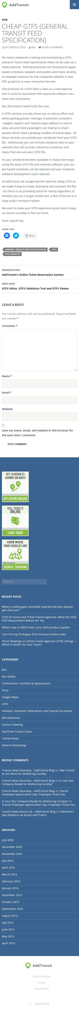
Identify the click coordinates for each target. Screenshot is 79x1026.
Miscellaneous (11, 718)
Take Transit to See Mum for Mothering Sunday (38, 772)
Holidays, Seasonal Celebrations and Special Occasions (37, 711)
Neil (33, 47)
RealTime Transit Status (17, 731)
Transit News (10, 738)
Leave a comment (52, 47)
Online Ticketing (12, 724)
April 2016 (8, 867)
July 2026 (7, 840)
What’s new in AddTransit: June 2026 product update (36, 627)
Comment (9, 326)
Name (7, 376)
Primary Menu (74, 4)
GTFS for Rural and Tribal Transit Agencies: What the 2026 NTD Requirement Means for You (39, 618)
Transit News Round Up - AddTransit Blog (28, 811)
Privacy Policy (42, 988)
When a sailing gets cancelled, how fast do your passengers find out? (38, 608)
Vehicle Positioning (14, 745)
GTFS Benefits (12, 254)
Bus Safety (8, 676)
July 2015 (7, 922)
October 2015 (10, 902)
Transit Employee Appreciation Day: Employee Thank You (35, 792)
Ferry (5, 690)
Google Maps (10, 697)
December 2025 (12, 847)
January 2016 (10, 888)
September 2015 (12, 909)
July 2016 (7, 860)
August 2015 (10, 915)
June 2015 (8, 929)
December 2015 (12, 895)
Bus (4, 669)
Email (7, 392)
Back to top (42, 1003)
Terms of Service (41, 976)
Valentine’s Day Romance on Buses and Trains (38, 813)
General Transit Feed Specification (25, 249)
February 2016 (11, 881)
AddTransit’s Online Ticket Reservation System (33, 272)
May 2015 (8, 936)
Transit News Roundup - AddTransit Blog (28, 770)
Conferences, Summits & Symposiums (26, 683)
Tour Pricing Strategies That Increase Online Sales (34, 634)
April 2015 (8, 943)
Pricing (41, 982)
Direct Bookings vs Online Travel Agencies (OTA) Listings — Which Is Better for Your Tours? (39, 642)
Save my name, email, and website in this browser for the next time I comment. (37, 433)
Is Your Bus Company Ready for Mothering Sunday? (38, 782)
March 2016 (9, 874)
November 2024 (12, 854)
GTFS (4, 19)
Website (7, 409)
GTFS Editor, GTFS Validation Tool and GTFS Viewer (35, 286)
